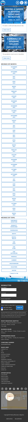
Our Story (14, 247)
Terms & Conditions (7, 366)
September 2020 (14, 174)
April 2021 (14, 140)
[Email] (26, 389)
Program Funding (6, 359)
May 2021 (14, 135)
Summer (14, 260)
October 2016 (14, 204)
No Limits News (8, 307)
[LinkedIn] (14, 389)
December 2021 (14, 101)
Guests (14, 233)
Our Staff (14, 242)
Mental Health (14, 237)
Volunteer (14, 267)
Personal (14, 256)
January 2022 (14, 96)
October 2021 (14, 111)
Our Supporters (14, 252)
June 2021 (14, 131)
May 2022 (14, 77)
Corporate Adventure (14, 221)
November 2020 (14, 165)
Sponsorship (4, 380)
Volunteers (18, 419)
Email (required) (6, 298)
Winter (14, 270)
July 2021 (14, 126)
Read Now (7, 30)
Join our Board (5, 381)
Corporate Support (6, 383)
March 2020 (14, 199)
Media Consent (5, 363)
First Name (4, 287)
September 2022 (14, 72)
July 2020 (14, 179)
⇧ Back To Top (14, 273)
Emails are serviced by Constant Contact (13, 316)
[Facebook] (2, 389)
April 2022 (14, 82)
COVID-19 (3, 369)
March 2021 (14, 145)
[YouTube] (18, 389)
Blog (2, 352)
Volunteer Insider (8, 309)
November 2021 (14, 106)
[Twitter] (10, 389)
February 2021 (14, 150)
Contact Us (4, 349)
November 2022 (14, 67)
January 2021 (14, 155)
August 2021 (14, 121)
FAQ (2, 351)
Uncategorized (14, 263)
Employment (5, 378)
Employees (9, 419)
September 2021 (14, 116)
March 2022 (14, 87)
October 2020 (14, 170)
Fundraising (14, 230)
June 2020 (14, 184)
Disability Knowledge (14, 226)
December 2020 (14, 160)
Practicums (4, 376)
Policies (3, 368)
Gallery (3, 357)
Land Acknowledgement (8, 364)
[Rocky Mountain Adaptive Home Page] (3, 3)
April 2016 (14, 209)
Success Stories (5, 354)
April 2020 (14, 194)
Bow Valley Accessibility (8, 361)
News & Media (5, 356)
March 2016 (14, 213)
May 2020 (14, 189)
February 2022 (14, 91)
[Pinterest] (22, 389)
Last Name (3, 293)
